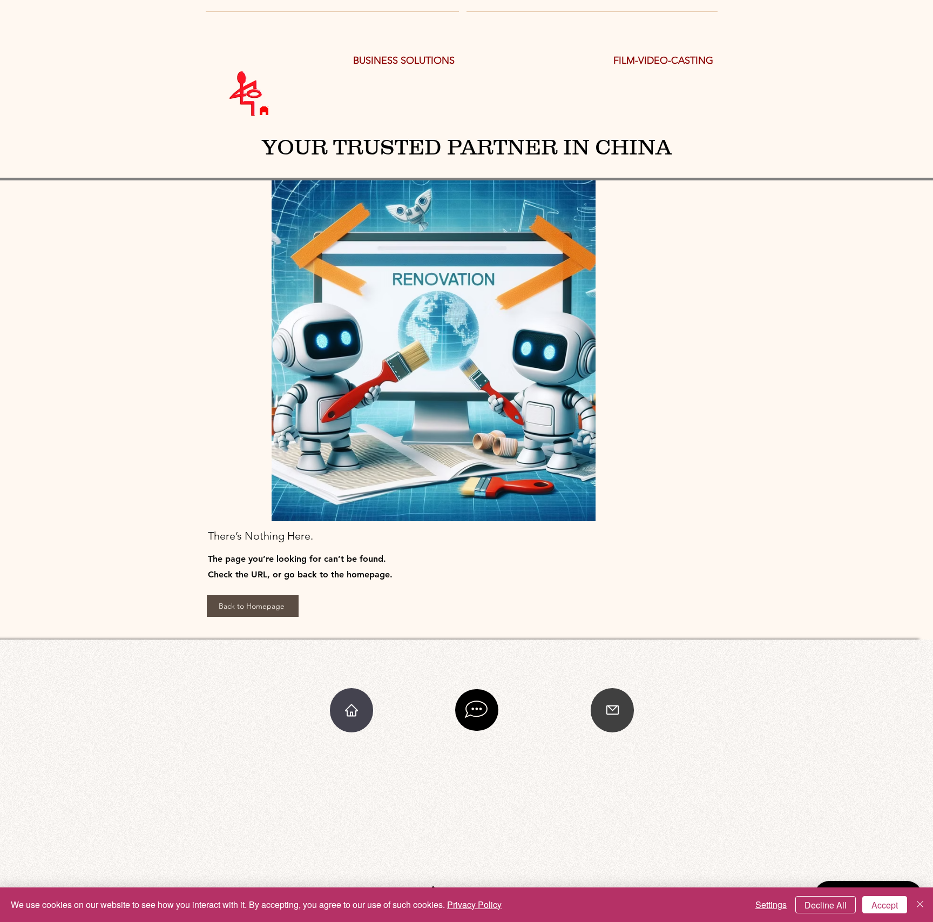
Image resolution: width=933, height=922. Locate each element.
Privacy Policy (474, 904)
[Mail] (612, 710)
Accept (884, 905)
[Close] (920, 904)
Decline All (825, 905)
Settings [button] (771, 904)
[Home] (264, 110)
